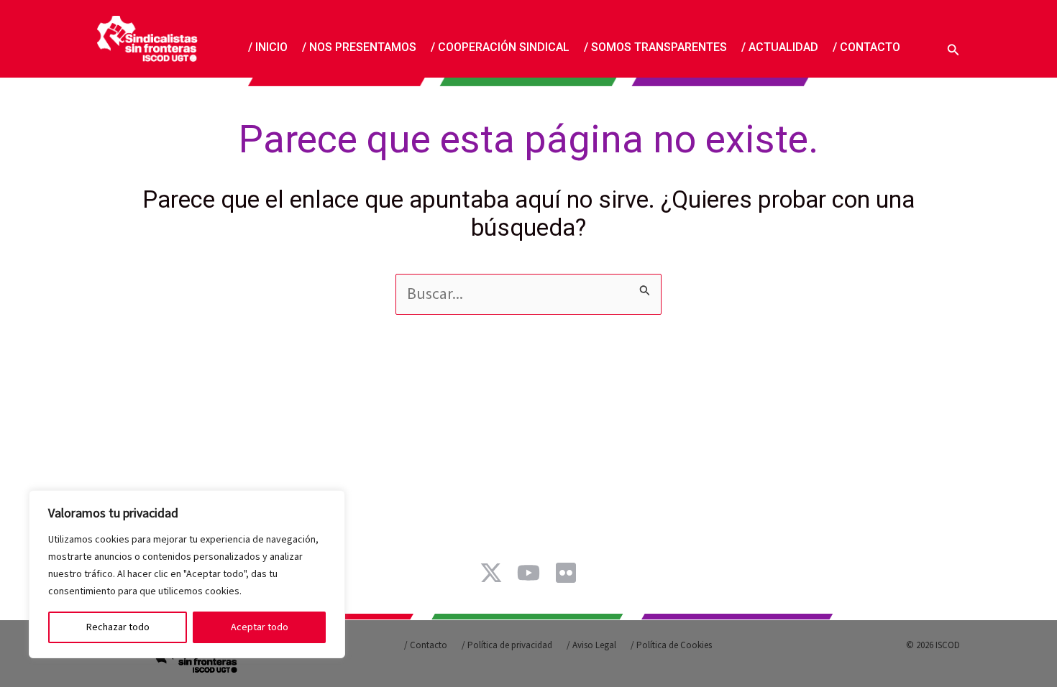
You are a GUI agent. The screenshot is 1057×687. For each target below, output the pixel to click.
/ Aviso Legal (591, 645)
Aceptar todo (259, 627)
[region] (187, 574)
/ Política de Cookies (671, 645)
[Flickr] (565, 572)
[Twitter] (491, 572)
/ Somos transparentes (655, 46)
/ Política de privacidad (507, 645)
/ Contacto (866, 46)
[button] (953, 48)
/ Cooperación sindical (500, 46)
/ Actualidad (779, 46)
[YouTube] (528, 572)
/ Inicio (268, 46)
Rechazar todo (118, 627)
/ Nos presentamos (359, 46)
